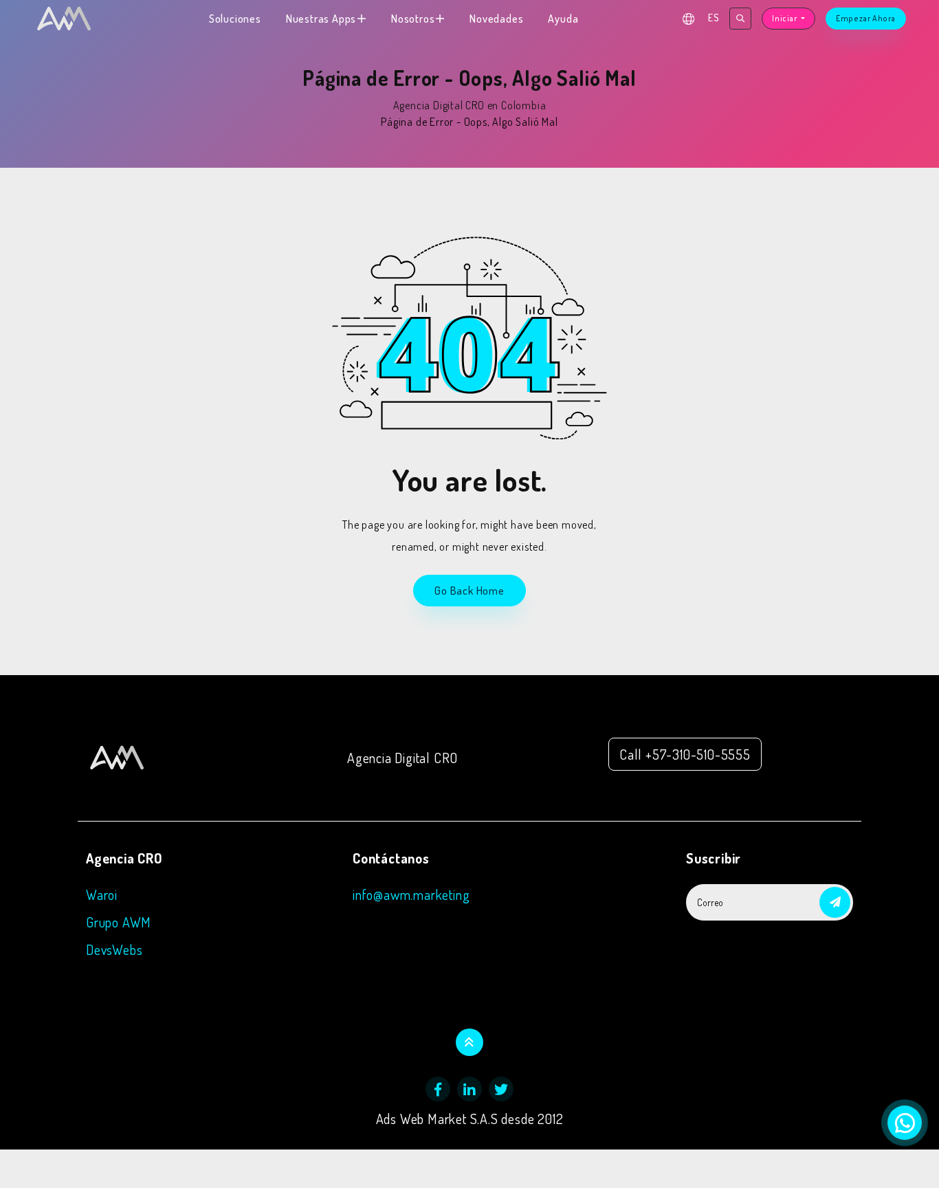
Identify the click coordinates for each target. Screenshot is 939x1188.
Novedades (496, 18)
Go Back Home (469, 590)
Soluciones (235, 18)
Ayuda (563, 18)
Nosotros (412, 18)
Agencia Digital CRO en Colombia (469, 105)
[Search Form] (740, 19)
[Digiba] (64, 18)
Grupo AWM (118, 922)
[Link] (117, 755)
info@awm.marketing (411, 894)
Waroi (102, 894)
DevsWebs (114, 949)
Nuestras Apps (321, 18)
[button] (834, 902)
